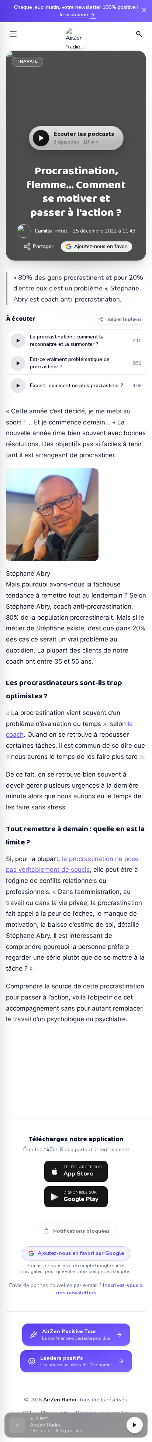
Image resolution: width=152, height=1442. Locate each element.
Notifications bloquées (76, 1231)
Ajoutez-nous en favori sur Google (81, 1253)
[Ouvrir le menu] (13, 34)
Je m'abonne (77, 14)
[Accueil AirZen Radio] (76, 34)
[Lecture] (135, 1425)
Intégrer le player (123, 319)
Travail (27, 61)
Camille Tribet (51, 230)
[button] (76, 1425)
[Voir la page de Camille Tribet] (23, 231)
